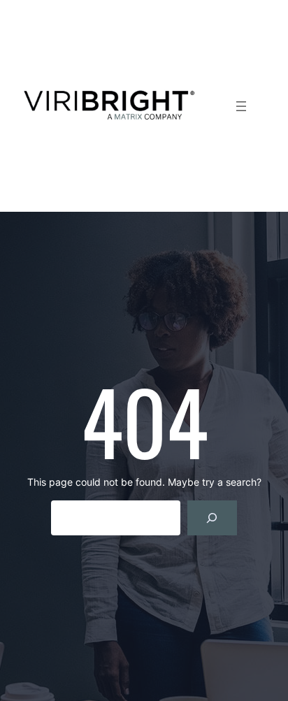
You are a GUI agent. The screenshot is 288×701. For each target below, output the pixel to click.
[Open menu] (241, 106)
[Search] (212, 517)
